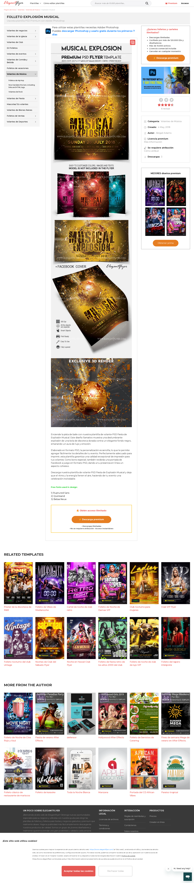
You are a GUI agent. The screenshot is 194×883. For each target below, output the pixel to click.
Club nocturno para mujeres (140, 608)
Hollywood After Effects (111, 737)
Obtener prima (166, 243)
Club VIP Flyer (168, 607)
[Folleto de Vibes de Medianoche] (155, 192)
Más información (153, 142)
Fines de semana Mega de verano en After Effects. (175, 739)
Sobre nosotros (131, 831)
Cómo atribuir (151, 151)
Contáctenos (130, 825)
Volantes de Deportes (17, 122)
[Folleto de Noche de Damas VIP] (176, 221)
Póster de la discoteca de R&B (17, 608)
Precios (153, 816)
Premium (172, 3)
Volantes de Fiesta (15, 98)
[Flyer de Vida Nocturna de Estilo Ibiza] (155, 221)
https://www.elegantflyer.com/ (101, 849)
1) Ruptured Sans (60, 493)
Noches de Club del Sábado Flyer (45, 663)
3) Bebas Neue (59, 499)
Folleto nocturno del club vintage (17, 663)
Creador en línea (157, 822)
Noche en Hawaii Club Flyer (78, 663)
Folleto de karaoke (45, 792)
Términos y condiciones (104, 827)
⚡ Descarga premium (91, 519)
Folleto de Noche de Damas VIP (109, 608)
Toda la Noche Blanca (78, 792)
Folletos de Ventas (16, 116)
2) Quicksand (58, 496)
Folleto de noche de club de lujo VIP (143, 663)
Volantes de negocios (17, 30)
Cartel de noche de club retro (79, 608)
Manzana (103, 792)
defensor (72, 737)
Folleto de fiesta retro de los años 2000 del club (111, 663)
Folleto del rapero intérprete (170, 663)
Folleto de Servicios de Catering (142, 739)
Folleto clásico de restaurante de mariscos (17, 794)
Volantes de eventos (16, 54)
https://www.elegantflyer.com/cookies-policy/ (49, 859)
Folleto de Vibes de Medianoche (45, 608)
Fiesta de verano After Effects (47, 739)
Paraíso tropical (169, 792)
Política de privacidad (135, 859)
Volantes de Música (16, 74)
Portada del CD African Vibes (142, 794)
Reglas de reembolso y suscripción (135, 818)
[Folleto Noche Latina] (176, 192)
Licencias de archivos (108, 819)
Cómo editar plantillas (54, 3)
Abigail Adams (164, 133)
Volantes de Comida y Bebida (17, 61)
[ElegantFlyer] (13, 3)
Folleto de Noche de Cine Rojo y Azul (17, 739)
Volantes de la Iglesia (17, 36)
